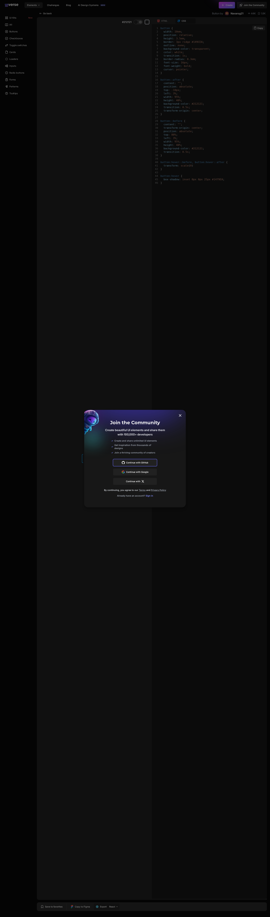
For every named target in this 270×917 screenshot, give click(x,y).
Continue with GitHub (137, 462)
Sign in (149, 495)
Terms (142, 490)
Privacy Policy (158, 490)
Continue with (133, 481)
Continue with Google (137, 472)
